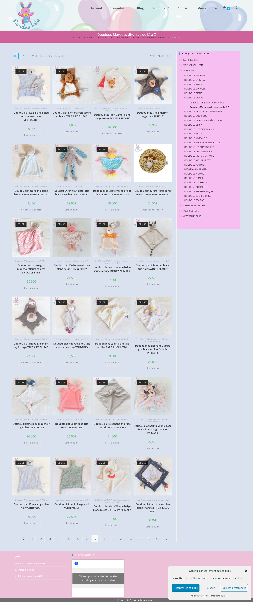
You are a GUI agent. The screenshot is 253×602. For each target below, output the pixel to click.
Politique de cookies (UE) (29, 576)
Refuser (210, 587)
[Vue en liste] (23, 56)
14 (68, 539)
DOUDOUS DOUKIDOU (195, 115)
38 (139, 539)
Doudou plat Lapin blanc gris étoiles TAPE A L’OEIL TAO (112, 345)
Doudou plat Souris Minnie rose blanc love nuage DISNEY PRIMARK (152, 429)
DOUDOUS (188, 70)
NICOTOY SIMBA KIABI (195, 169)
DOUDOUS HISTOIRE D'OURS (199, 129)
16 (86, 539)
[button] (246, 570)
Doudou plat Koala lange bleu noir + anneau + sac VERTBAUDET (31, 116)
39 (148, 539)
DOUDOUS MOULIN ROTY (197, 160)
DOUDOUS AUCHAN (194, 75)
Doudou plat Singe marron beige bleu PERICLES (152, 114)
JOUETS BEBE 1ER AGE (194, 205)
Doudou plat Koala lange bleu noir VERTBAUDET (31, 506)
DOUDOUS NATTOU (194, 164)
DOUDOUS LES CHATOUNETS (199, 147)
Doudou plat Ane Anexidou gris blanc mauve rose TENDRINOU (71, 345)
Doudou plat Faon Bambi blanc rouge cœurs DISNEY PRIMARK (112, 116)
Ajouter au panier (112, 133)
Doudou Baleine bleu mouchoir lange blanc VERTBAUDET (31, 425)
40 (157, 539)
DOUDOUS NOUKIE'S (195, 173)
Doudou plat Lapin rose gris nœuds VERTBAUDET (71, 425)
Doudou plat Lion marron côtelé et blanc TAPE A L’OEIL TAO (72, 114)
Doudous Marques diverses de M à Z (31, 108)
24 (158, 56)
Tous (168, 56)
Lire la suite (31, 135)
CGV (17, 557)
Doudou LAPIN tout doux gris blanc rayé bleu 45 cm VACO (71, 192)
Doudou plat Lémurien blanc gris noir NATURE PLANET (153, 267)
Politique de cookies (200, 595)
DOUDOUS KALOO (193, 133)
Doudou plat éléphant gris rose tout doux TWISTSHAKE (112, 425)
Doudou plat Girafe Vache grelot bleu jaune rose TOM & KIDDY (112, 192)
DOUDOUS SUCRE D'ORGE (197, 195)
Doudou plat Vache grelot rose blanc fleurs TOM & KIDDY (72, 267)
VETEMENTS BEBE (192, 216)
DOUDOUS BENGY (193, 84)
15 (77, 539)
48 (163, 56)
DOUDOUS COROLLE (194, 88)
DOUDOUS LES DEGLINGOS (198, 151)
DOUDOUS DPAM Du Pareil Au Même (203, 120)
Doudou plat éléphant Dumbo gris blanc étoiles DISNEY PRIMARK (152, 349)
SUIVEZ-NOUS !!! (84, 555)
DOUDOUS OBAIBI (193, 177)
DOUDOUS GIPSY (193, 124)
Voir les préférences (234, 587)
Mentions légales (219, 595)
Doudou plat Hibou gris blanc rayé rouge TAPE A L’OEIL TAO (31, 345)
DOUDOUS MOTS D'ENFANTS (199, 155)
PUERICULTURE (191, 210)
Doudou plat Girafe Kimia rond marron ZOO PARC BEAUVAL (153, 192)
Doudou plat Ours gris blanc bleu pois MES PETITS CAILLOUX (31, 192)
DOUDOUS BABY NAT (195, 79)
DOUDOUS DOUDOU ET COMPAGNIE (203, 111)
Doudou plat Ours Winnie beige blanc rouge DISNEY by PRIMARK (112, 508)
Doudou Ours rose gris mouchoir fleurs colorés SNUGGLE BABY (31, 269)
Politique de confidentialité (30, 563)
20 (121, 539)
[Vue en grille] (16, 56)
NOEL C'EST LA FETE (193, 65)
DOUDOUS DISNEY (103, 108)
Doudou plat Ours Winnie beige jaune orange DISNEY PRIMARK (112, 269)
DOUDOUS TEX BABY (194, 200)
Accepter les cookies (186, 587)
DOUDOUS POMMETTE (196, 186)
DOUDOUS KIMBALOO (195, 138)
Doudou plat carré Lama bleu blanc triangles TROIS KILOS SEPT (152, 508)
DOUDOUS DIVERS (193, 97)
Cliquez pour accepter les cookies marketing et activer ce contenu (98, 578)
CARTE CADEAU (190, 59)
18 (104, 539)
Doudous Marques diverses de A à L (207, 102)
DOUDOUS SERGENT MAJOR (198, 191)
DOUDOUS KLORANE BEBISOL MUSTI (203, 142)
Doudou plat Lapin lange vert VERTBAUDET (71, 506)
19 (112, 539)
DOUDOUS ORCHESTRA (196, 182)
